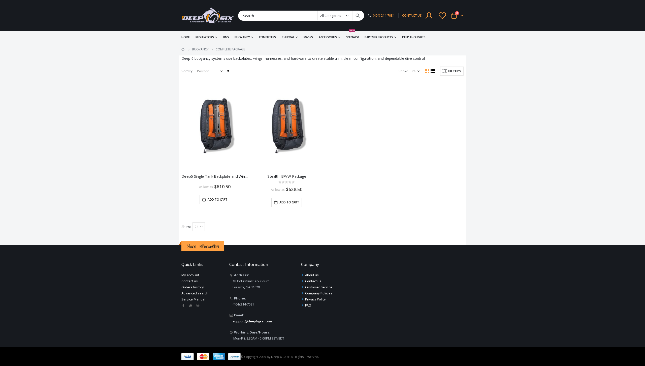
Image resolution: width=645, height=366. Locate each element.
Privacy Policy (315, 299)
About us (312, 275)
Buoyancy (200, 49)
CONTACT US (412, 15)
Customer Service (318, 287)
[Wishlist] (442, 15)
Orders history (192, 287)
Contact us (189, 281)
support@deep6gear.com (252, 321)
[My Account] (429, 15)
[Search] (358, 16)
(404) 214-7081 (384, 15)
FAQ (308, 305)
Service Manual (193, 299)
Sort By (186, 71)
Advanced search (194, 293)
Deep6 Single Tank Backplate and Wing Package (214, 176)
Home (183, 49)
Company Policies (318, 293)
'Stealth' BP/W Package (286, 176)
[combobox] (301, 16)
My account (190, 275)
